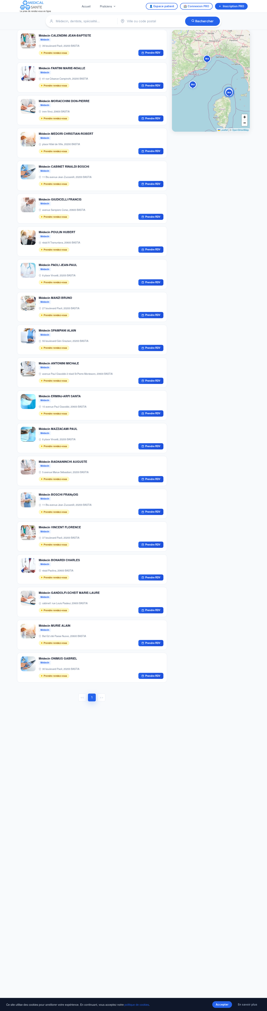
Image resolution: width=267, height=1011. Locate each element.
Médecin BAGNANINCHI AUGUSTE (63, 461)
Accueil (86, 6)
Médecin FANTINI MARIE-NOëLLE (62, 68)
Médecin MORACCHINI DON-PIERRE (64, 101)
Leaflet (224, 129)
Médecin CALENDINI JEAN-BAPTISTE (65, 35)
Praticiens (106, 6)
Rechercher (204, 21)
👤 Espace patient (161, 6)
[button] (207, 59)
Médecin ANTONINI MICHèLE (59, 363)
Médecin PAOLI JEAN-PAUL (58, 265)
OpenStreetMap (240, 129)
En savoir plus (247, 1004)
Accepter (222, 1004)
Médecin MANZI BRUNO (55, 298)
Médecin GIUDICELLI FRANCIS (60, 199)
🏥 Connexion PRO (196, 6)
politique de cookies (137, 1005)
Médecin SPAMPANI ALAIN (57, 330)
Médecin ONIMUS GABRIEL (58, 658)
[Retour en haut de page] (259, 1004)
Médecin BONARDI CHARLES (59, 560)
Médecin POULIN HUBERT (57, 232)
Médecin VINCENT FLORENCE (60, 527)
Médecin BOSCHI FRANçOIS (58, 494)
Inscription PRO (233, 6)
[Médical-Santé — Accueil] (35, 6)
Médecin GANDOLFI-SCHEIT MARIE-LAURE (69, 592)
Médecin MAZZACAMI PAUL (58, 429)
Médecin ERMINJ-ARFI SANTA (60, 396)
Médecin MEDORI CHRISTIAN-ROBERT (66, 133)
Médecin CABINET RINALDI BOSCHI (64, 166)
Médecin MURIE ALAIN (54, 625)
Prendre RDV (152, 52)
